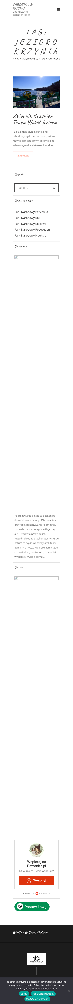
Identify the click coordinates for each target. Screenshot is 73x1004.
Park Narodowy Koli (27, 218)
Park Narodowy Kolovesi (30, 224)
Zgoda (24, 993)
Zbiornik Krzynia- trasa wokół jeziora (35, 119)
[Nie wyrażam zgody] (68, 990)
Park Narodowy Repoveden (32, 229)
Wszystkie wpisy (30, 58)
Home (16, 58)
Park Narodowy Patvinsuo (31, 212)
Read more (23, 156)
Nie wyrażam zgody (43, 993)
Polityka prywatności (37, 999)
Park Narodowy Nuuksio (30, 235)
